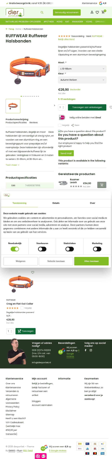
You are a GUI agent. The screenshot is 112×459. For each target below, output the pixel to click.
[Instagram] (91, 350)
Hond (60, 21)
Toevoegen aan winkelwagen (87, 107)
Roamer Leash (74, 181)
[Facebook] (85, 350)
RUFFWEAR (97, 36)
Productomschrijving (17, 119)
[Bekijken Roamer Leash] (63, 183)
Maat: (62, 62)
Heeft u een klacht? (16, 418)
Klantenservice (89, 3)
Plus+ (19, 450)
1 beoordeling (77, 36)
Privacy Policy (12, 406)
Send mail (66, 153)
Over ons (10, 383)
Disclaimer (11, 410)
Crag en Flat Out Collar (19, 303)
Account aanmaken (42, 405)
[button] (21, 96)
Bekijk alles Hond (66, 39)
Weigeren (20, 261)
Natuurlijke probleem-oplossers (23, 21)
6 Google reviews (72, 353)
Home (18, 29)
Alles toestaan (91, 261)
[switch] (42, 249)
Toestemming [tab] (19, 203)
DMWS (12, 450)
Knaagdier (77, 21)
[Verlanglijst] (97, 12)
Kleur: (62, 73)
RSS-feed (28, 450)
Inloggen (36, 401)
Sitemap (10, 414)
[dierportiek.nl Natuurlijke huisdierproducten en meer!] (15, 12)
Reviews (34, 122)
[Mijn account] (92, 12)
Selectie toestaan (56, 261)
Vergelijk (65, 125)
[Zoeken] (42, 12)
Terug (11, 29)
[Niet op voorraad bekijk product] (101, 185)
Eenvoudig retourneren (66, 12)
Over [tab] (92, 203)
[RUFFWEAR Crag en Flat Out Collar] (21, 284)
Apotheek (49, 21)
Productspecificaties (16, 122)
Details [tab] (56, 203)
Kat (67, 21)
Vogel (89, 21)
